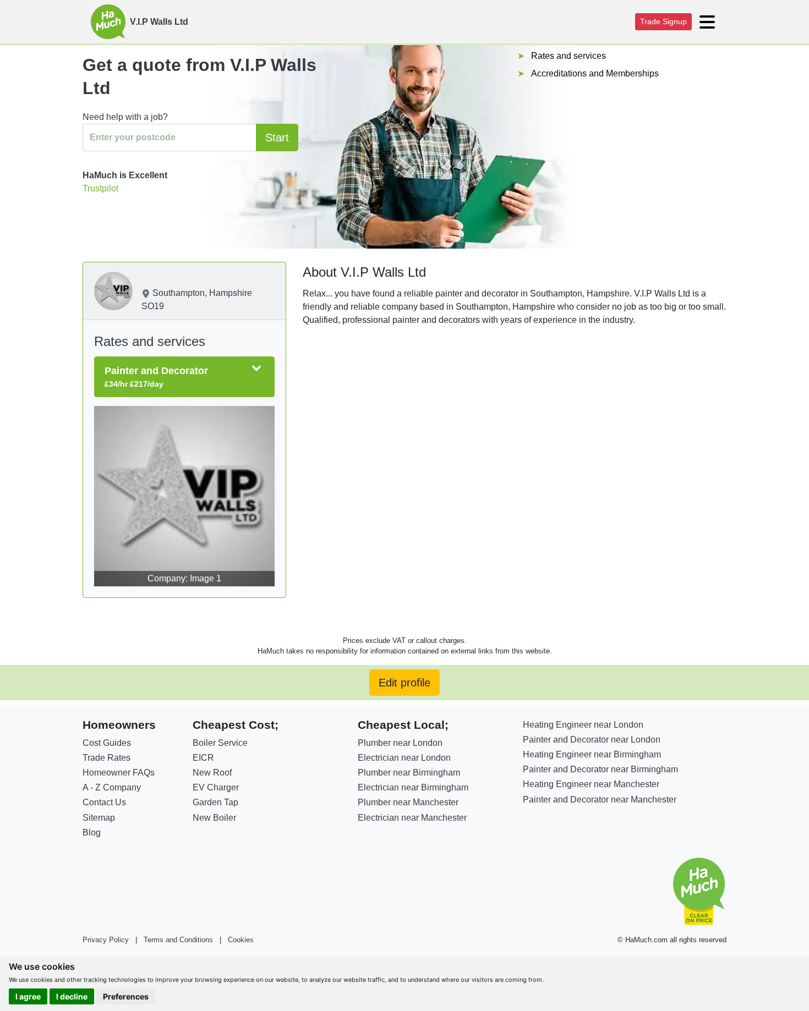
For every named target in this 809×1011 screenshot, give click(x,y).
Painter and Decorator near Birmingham (600, 769)
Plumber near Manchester (408, 802)
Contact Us (104, 802)
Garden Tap (215, 802)
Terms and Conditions (178, 940)
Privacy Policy (106, 940)
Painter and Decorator (156, 376)
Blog (92, 832)
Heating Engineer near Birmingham (592, 754)
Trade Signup (663, 21)
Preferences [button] (126, 996)
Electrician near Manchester (412, 817)
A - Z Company (112, 787)
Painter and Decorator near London (591, 739)
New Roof (212, 772)
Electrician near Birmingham (413, 787)
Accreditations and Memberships (595, 73)
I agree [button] (28, 996)
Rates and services (568, 56)
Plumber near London (400, 743)
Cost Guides (107, 743)
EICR (203, 757)
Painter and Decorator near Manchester (599, 799)
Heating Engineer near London (583, 724)
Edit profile (404, 683)
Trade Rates (106, 757)
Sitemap (99, 817)
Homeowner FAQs (119, 772)
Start (277, 137)
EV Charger (216, 787)
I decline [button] (72, 996)
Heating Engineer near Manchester (591, 784)
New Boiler (214, 817)
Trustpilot (100, 188)
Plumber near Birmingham (409, 772)
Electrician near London (404, 757)
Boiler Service (220, 743)
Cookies (241, 940)
